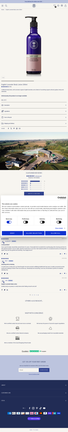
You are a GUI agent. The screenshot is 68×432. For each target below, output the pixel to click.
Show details (59, 228)
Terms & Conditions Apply (34, 374)
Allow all (55, 233)
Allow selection (34, 233)
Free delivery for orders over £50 (33, 1)
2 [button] (32, 295)
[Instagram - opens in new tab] (33, 408)
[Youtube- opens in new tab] (44, 408)
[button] (2, 6)
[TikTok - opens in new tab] (40, 408)
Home (2, 9)
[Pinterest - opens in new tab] (37, 408)
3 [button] (34, 295)
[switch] (25, 222)
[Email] (19, 128)
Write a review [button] (34, 193)
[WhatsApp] (17, 128)
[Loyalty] (58, 6)
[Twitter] (11, 128)
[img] (4, 239)
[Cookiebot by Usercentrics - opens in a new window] (59, 198)
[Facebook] (8, 128)
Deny (12, 233)
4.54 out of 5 (38, 176)
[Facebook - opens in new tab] (29, 408)
